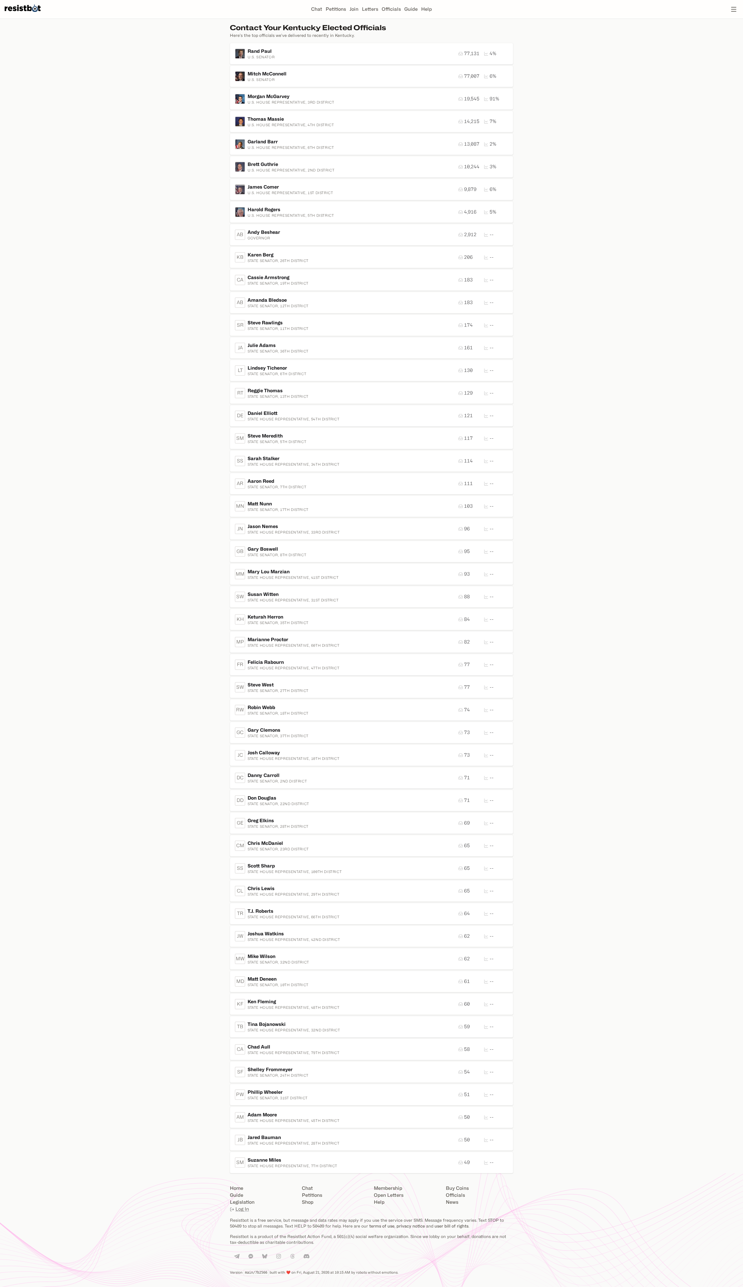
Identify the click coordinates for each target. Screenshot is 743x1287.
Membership (388, 1188)
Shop (307, 1202)
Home (236, 1188)
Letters (370, 9)
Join (353, 9)
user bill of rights (451, 1225)
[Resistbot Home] (23, 14)
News (452, 1202)
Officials (391, 9)
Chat (316, 9)
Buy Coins (457, 1188)
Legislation (242, 1202)
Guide (411, 9)
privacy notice (410, 1225)
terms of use (381, 1225)
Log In (242, 1209)
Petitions (336, 9)
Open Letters (388, 1195)
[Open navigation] (733, 9)
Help (426, 9)
